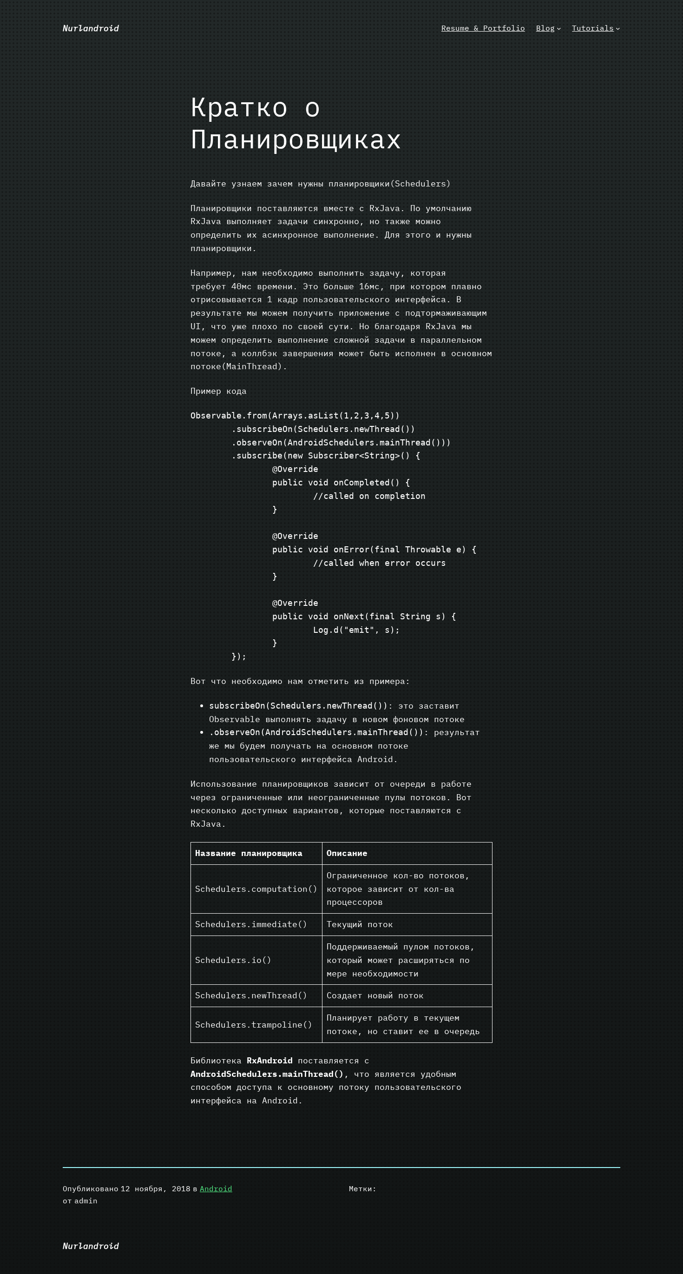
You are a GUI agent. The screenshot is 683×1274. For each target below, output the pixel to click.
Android (216, 1188)
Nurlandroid (91, 28)
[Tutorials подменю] (618, 28)
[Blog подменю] (559, 28)
